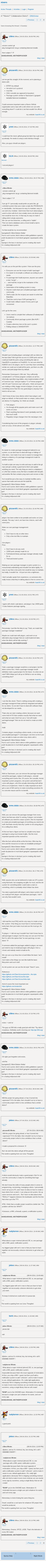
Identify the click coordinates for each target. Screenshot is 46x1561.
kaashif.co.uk (40, 114)
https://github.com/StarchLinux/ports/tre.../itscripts (19, 974)
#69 (41, 508)
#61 (38, 36)
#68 (42, 441)
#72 (41, 658)
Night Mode (38, 1556)
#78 (38, 1013)
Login (24, 9)
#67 (41, 346)
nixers (4, 2)
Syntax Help (8, 1556)
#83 (42, 1231)
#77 (42, 912)
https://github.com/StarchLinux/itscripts (15, 977)
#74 (41, 764)
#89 (38, 1520)
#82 (38, 1166)
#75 (42, 806)
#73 (42, 692)
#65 (42, 178)
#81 (38, 1120)
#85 (37, 1316)
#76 (41, 871)
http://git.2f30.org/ (37, 1030)
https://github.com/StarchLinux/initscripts (16, 979)
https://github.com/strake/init (12, 986)
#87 (42, 1414)
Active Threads (6, 9)
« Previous (30, 20)
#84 (37, 1265)
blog (38, 58)
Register (31, 9)
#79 (42, 1048)
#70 (37, 595)
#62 (41, 70)
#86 (38, 1347)
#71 (38, 619)
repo (43, 58)
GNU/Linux (34, 16)
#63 (37, 127)
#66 (38, 257)
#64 (37, 156)
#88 (38, 1436)
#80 (41, 1089)
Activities (17, 9)
